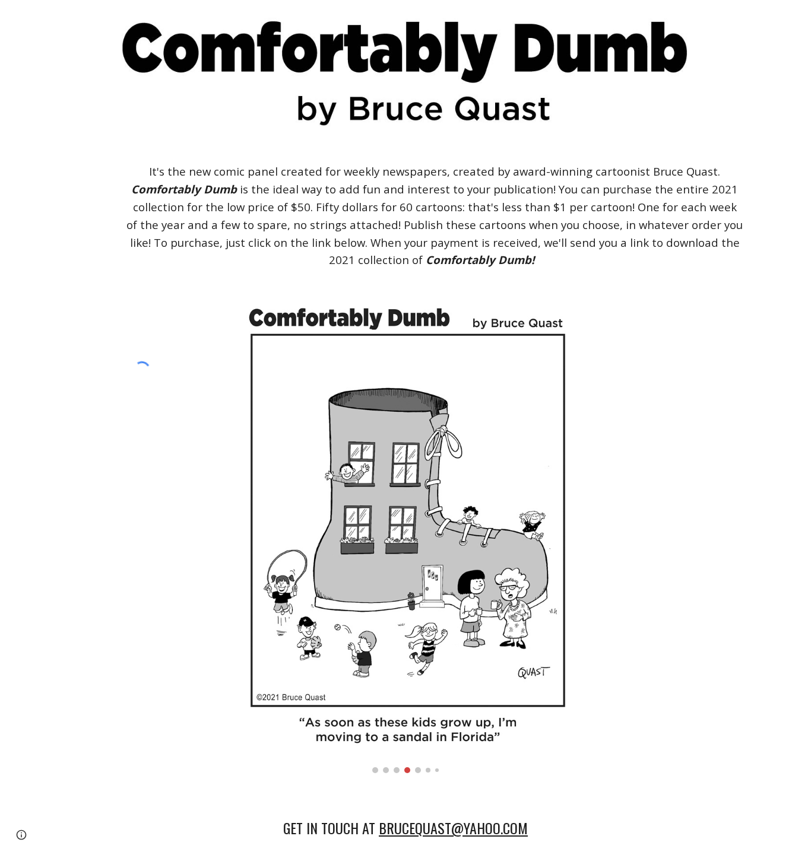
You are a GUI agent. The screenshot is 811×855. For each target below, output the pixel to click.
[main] (434, 216)
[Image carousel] (405, 537)
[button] (21, 835)
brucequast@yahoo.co (448, 827)
